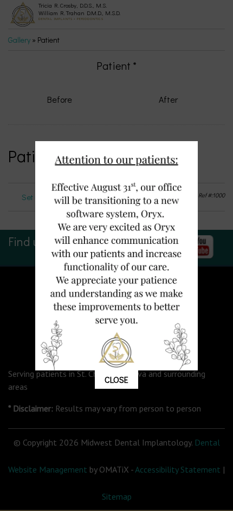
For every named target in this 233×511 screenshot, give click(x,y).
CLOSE (116, 379)
